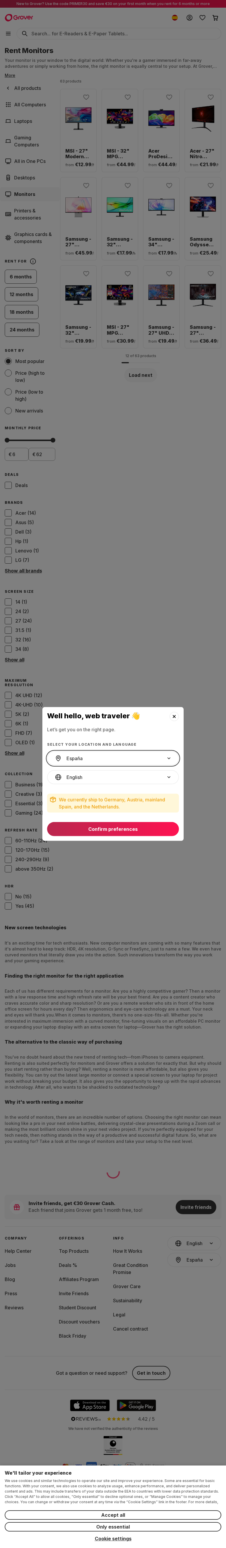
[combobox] (113, 758)
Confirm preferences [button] (113, 829)
